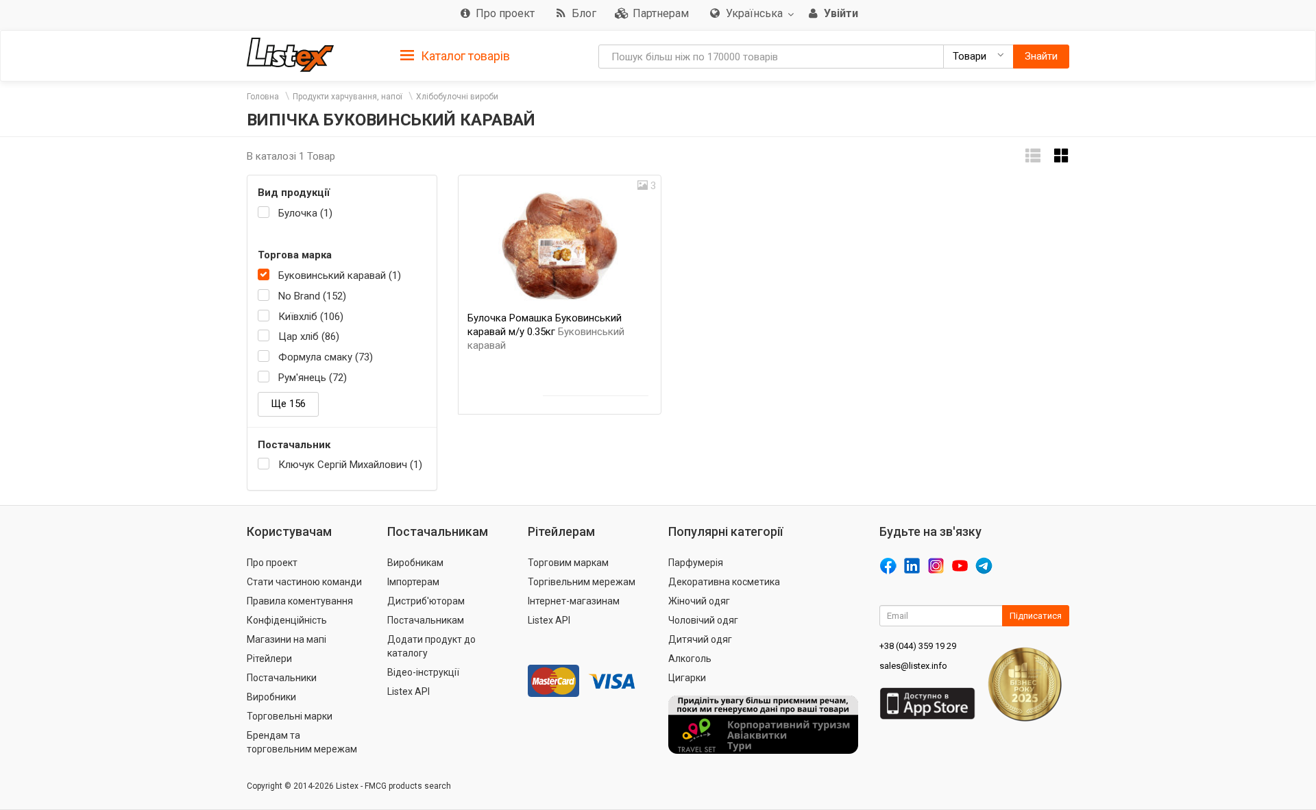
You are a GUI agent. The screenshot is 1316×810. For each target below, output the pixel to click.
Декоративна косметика (724, 581)
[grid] (1062, 156)
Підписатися (1036, 616)
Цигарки (687, 677)
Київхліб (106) (310, 316)
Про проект (272, 562)
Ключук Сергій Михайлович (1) (350, 464)
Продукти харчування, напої (347, 96)
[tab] (455, 55)
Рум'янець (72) (312, 377)
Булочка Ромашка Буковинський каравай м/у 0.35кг (545, 332)
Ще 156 (288, 403)
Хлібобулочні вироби (457, 96)
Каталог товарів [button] (464, 56)
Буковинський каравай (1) (339, 275)
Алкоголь (689, 658)
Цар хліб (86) (308, 336)
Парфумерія (695, 562)
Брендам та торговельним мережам (302, 742)
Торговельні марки (289, 716)
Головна (263, 96)
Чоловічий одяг (703, 620)
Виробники (271, 696)
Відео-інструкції (423, 672)
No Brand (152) (312, 296)
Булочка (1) (305, 213)
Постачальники (282, 677)
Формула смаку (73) (325, 357)
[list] (1033, 156)
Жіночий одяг (699, 601)
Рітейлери (269, 658)
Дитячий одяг (700, 639)
